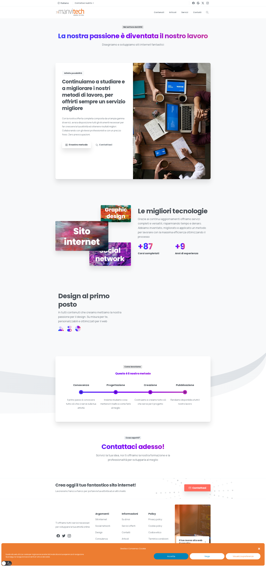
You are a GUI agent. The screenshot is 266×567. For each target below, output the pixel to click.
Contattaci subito (83, 3)
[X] (202, 3)
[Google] (198, 3)
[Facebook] (193, 3)
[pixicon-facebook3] (58, 535)
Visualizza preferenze (243, 556)
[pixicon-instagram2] (69, 535)
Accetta (171, 556)
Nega (207, 556)
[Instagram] (207, 3)
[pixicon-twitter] (63, 535)
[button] (259, 548)
